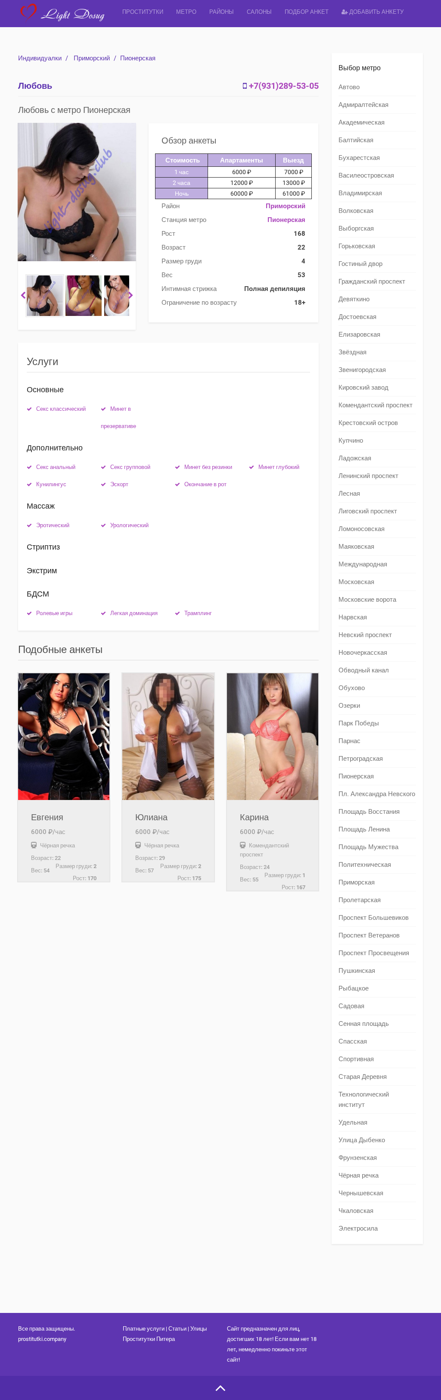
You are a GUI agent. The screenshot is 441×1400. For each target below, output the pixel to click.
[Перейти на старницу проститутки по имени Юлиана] (168, 736)
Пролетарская (360, 900)
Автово (349, 87)
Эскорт (119, 484)
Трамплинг (198, 613)
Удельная (353, 1122)
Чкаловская (356, 1211)
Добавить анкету (376, 12)
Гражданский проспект (372, 281)
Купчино (351, 440)
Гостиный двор (360, 264)
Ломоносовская (362, 529)
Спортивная (356, 1059)
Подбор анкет (307, 12)
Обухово (352, 688)
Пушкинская (357, 971)
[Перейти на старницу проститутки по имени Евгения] (63, 736)
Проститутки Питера (149, 1339)
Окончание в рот (205, 484)
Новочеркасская (363, 652)
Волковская (356, 211)
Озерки (349, 705)
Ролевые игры (54, 613)
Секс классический (61, 409)
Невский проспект (365, 635)
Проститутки (142, 12)
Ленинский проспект (368, 476)
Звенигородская (362, 370)
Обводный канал (364, 670)
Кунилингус (51, 484)
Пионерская (137, 58)
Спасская (353, 1041)
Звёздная (352, 352)
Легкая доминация (134, 613)
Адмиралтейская (363, 105)
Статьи (177, 1328)
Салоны (259, 12)
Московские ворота (367, 599)
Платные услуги (144, 1328)
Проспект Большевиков (374, 918)
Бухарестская (359, 158)
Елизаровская (359, 334)
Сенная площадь (364, 1024)
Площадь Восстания (369, 812)
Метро (186, 12)
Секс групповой (130, 467)
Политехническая (365, 865)
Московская (356, 582)
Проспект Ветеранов (369, 935)
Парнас (349, 741)
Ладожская (355, 458)
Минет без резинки (208, 467)
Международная (363, 564)
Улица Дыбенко (362, 1140)
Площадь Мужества (368, 847)
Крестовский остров (368, 423)
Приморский (92, 58)
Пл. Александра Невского (377, 794)
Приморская (357, 882)
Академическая (362, 122)
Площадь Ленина (364, 829)
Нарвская (353, 617)
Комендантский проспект (376, 405)
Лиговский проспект (368, 511)
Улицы (198, 1328)
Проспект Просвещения (374, 953)
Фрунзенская (358, 1158)
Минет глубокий (278, 467)
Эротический (52, 525)
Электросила (358, 1228)
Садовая (351, 1006)
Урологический (129, 525)
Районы (221, 12)
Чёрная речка (359, 1175)
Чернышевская (361, 1193)
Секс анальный (55, 467)
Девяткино (354, 299)
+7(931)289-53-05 (284, 86)
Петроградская (361, 758)
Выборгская (356, 228)
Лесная (349, 493)
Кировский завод (363, 387)
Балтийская (356, 140)
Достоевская (357, 317)
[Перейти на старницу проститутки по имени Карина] (272, 736)
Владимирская (360, 193)
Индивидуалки (40, 58)
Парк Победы (359, 723)
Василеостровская (366, 175)
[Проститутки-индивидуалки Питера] (67, 19)
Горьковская (357, 246)
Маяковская (356, 546)
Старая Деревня (363, 1077)
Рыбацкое (354, 988)
